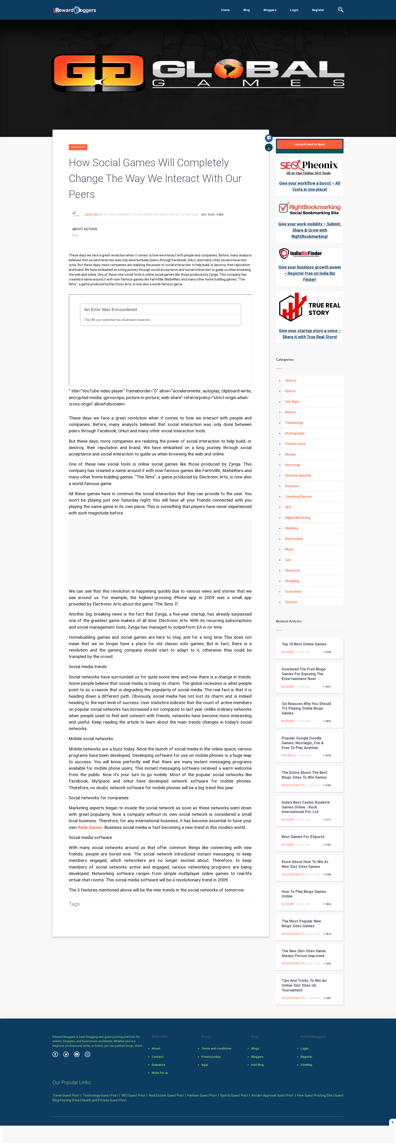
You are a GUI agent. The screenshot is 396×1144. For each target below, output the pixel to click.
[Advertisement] (161, 552)
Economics (293, 591)
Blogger (288, 652)
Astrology (292, 465)
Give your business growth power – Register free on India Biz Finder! (309, 273)
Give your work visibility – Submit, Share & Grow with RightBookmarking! (309, 230)
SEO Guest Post (133, 1095)
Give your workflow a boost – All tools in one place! (309, 186)
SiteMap (306, 1064)
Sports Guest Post (234, 1095)
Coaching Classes (298, 496)
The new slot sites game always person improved (304, 953)
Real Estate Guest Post (166, 1095)
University (292, 570)
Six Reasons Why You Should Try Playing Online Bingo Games (306, 709)
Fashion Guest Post (202, 1095)
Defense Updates (298, 475)
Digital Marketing (297, 517)
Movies (290, 454)
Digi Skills (289, 755)
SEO (288, 507)
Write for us (160, 1073)
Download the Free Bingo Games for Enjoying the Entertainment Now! (304, 674)
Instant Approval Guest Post (273, 1095)
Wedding (291, 528)
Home (225, 10)
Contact (157, 1056)
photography (295, 433)
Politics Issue (295, 444)
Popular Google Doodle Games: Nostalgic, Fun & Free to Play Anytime (303, 743)
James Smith (93, 214)
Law (288, 560)
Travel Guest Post (65, 1095)
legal (204, 1064)
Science (291, 602)
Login (294, 10)
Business (292, 486)
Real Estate (293, 539)
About (156, 1048)
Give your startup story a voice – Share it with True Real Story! (310, 333)
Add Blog (257, 1064)
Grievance (158, 1064)
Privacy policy (210, 1056)
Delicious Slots (293, 785)
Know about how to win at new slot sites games (305, 864)
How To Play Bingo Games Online (304, 894)
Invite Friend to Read (310, 144)
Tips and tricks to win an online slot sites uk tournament (304, 985)
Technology (294, 423)
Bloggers (270, 10)
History (290, 380)
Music (289, 549)
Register (318, 10)
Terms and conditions (216, 1048)
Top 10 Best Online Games (304, 644)
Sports (290, 391)
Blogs (255, 1048)
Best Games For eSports (303, 837)
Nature (290, 412)
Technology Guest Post (100, 1095)
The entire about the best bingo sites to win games (304, 775)
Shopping (292, 581)
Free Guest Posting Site (314, 1095)
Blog (246, 10)
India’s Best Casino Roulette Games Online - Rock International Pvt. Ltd (306, 807)
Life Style (292, 401)
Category (78, 147)
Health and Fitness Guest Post (104, 1100)
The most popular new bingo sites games (301, 923)
